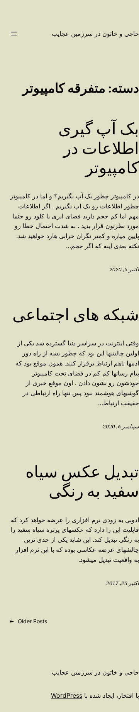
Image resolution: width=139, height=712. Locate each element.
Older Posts (28, 621)
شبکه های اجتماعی (75, 314)
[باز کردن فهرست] (14, 33)
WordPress (66, 695)
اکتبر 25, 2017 (122, 583)
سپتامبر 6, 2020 (121, 426)
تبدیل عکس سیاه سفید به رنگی (82, 481)
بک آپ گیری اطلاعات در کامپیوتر (98, 148)
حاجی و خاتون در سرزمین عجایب (95, 33)
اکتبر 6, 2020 (124, 269)
